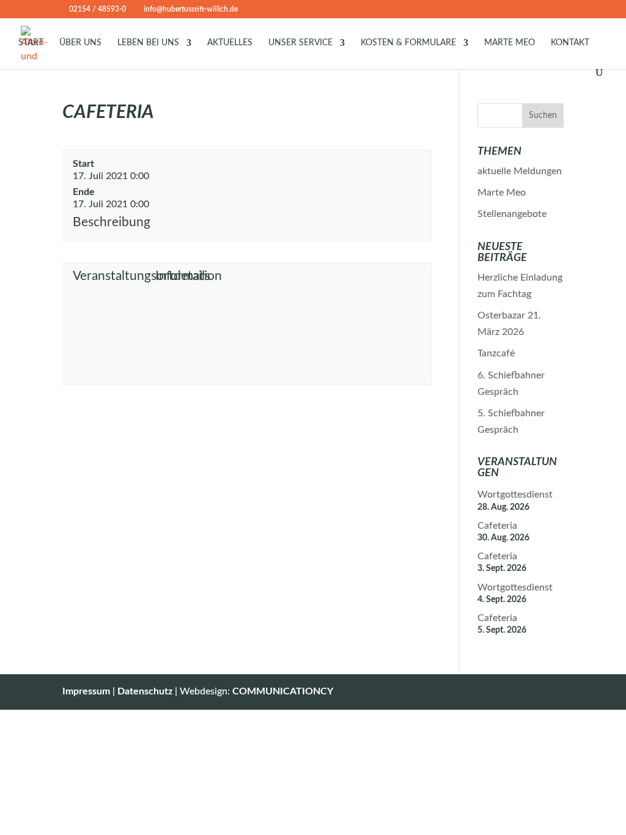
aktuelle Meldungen (519, 171)
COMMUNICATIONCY (282, 691)
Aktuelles (229, 43)
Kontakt (570, 43)
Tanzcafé (496, 353)
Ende (84, 192)
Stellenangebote (512, 214)
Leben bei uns (148, 43)
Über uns (80, 43)
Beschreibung (111, 222)
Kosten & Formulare (408, 43)
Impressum (86, 691)
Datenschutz (144, 691)
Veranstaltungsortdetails (112, 276)
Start (30, 43)
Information (188, 276)
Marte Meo (509, 43)
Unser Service (300, 43)
